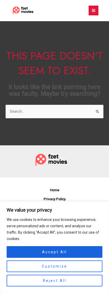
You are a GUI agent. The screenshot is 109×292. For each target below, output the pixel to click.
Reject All (54, 280)
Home (54, 190)
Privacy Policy (55, 199)
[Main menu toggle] (93, 10)
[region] (54, 246)
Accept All (54, 252)
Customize (54, 266)
